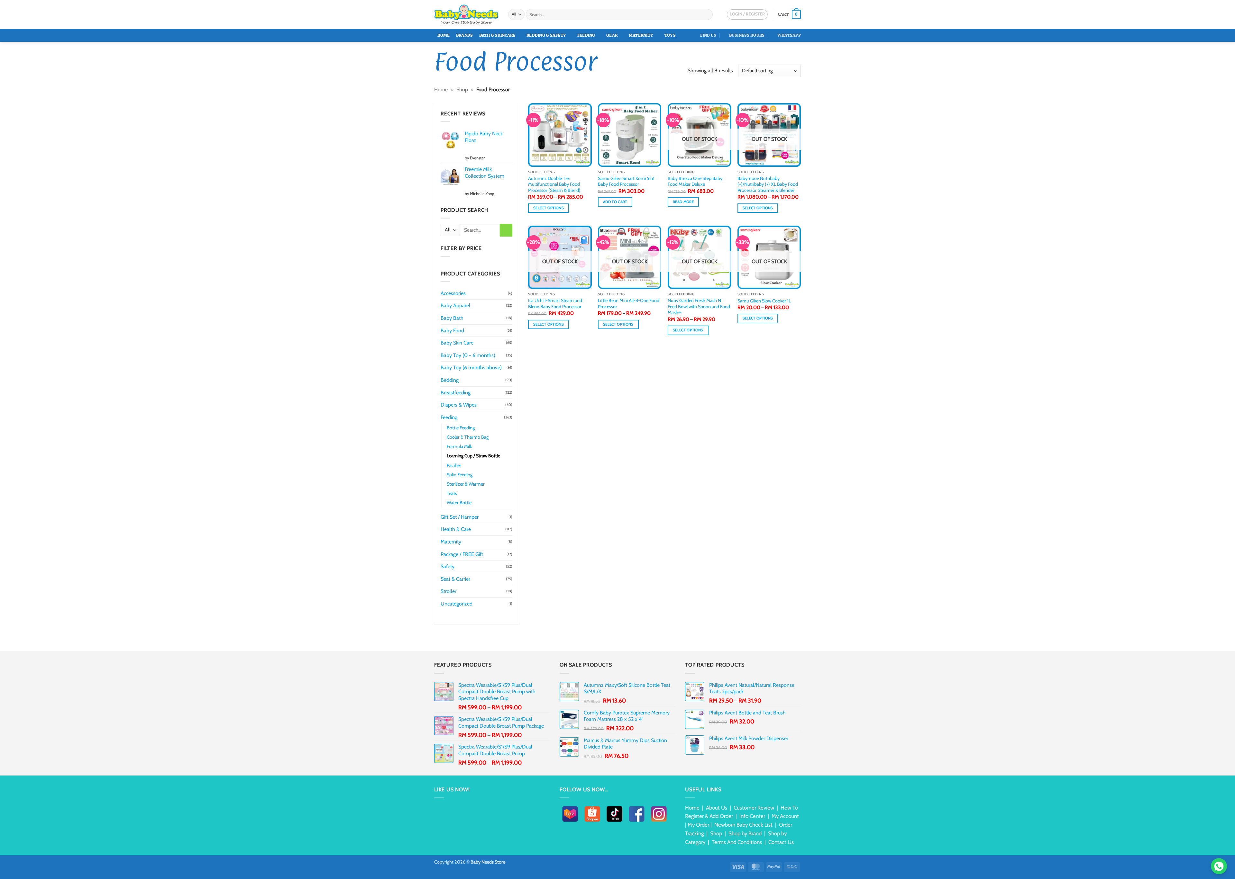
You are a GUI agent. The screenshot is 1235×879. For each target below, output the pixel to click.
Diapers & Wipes (459, 405)
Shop (462, 89)
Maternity (641, 35)
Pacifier (454, 465)
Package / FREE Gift (462, 554)
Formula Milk (459, 446)
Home (443, 35)
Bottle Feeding (461, 428)
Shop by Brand (745, 833)
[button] (789, 14)
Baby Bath (452, 318)
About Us (716, 807)
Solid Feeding (459, 475)
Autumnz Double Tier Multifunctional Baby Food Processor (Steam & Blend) (554, 184)
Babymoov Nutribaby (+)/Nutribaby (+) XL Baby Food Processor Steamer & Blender (767, 184)
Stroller (448, 591)
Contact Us (781, 842)
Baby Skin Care (457, 343)
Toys (670, 35)
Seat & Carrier (455, 579)
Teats (452, 493)
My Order (698, 824)
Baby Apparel (455, 305)
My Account (785, 816)
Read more (683, 202)
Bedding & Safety (546, 35)
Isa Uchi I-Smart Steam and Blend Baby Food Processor (555, 303)
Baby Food (452, 330)
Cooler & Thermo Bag (468, 437)
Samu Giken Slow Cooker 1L (764, 301)
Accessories (453, 293)
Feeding (586, 35)
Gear (612, 35)
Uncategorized (456, 604)
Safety (447, 566)
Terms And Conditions (737, 842)
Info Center (752, 816)
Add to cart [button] (615, 202)
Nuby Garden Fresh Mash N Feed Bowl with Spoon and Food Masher (699, 306)
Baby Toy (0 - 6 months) (468, 355)
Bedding (450, 380)
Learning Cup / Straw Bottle (473, 456)
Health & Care (456, 529)
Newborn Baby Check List (743, 824)
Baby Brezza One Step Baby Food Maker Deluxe (695, 181)
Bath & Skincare (497, 35)
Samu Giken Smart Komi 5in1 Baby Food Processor (626, 181)
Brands (464, 35)
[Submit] (706, 14)
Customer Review (754, 807)
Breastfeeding (456, 393)
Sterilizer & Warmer (466, 484)
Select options (548, 208)
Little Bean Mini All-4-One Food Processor (628, 303)
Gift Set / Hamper (460, 517)
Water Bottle (459, 503)
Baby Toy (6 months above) (471, 367)
